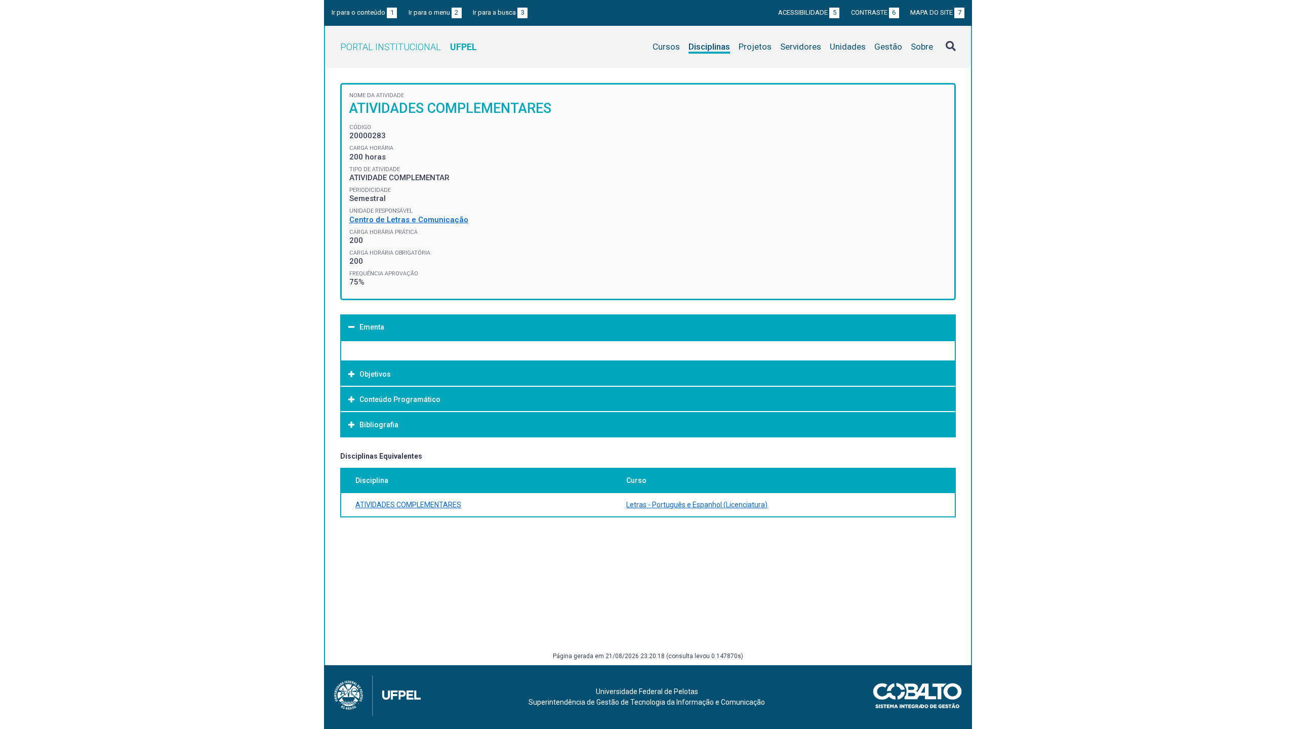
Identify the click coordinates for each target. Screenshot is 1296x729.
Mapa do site (935, 12)
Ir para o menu (434, 12)
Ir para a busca (498, 12)
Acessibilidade (807, 12)
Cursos (666, 47)
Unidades (848, 47)
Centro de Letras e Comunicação (408, 219)
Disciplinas (709, 47)
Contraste (873, 12)
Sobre (922, 47)
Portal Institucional (408, 47)
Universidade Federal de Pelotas (647, 691)
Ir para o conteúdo (363, 12)
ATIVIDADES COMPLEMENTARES (408, 505)
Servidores (800, 47)
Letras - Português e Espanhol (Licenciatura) (696, 505)
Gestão (888, 47)
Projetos (755, 47)
